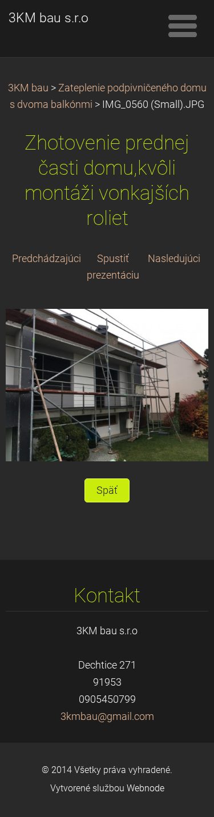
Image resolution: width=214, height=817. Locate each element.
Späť (107, 490)
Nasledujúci (174, 258)
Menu (182, 26)
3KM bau (28, 88)
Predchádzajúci (46, 258)
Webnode (145, 788)
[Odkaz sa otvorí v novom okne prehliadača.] (107, 384)
